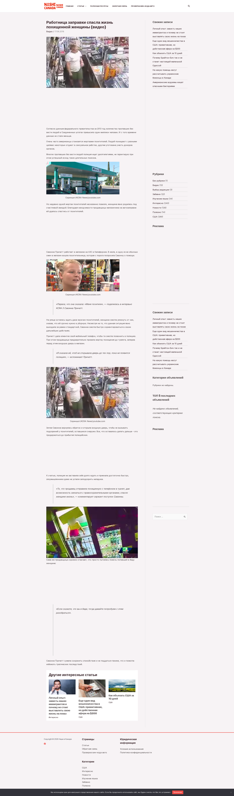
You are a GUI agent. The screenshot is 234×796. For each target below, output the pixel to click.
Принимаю (177, 792)
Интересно (53, 717)
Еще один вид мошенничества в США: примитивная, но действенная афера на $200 (90, 707)
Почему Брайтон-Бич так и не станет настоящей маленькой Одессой (167, 62)
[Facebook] (45, 744)
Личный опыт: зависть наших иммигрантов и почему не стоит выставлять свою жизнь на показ (59, 705)
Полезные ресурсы (99, 6)
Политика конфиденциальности (136, 752)
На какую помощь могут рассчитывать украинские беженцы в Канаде (166, 74)
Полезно (157, 212)
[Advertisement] (92, 109)
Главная (69, 6)
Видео (49, 31)
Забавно (157, 194)
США (81, 717)
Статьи (80, 6)
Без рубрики (159, 180)
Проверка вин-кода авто (143, 6)
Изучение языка (160, 198)
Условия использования (131, 749)
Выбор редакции (161, 189)
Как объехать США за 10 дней (167, 53)
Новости (157, 207)
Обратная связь (119, 6)
